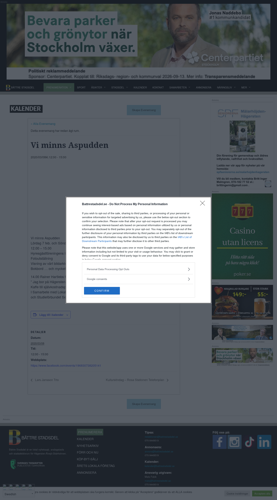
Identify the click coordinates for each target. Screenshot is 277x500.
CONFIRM (101, 290)
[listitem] (138, 269)
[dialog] (138, 250)
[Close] (203, 204)
